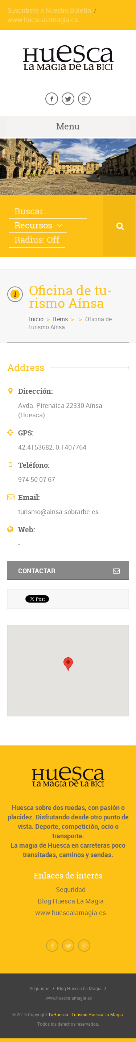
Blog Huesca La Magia (71, 901)
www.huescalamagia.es (42, 19)
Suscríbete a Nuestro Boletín (49, 10)
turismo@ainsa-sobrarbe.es (58, 511)
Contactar (36, 570)
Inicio (36, 319)
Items (60, 319)
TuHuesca (58, 1014)
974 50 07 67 (36, 479)
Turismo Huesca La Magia (97, 1014)
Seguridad (71, 889)
